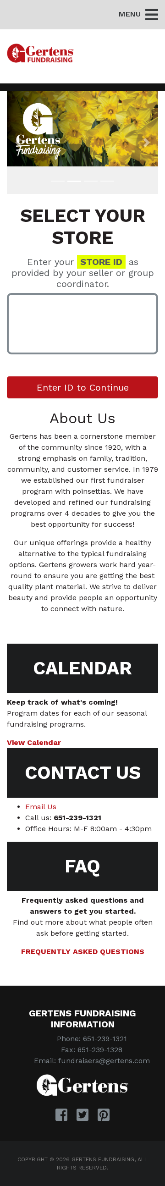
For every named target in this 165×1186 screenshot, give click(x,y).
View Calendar (34, 742)
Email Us (40, 806)
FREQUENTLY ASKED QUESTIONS (82, 951)
